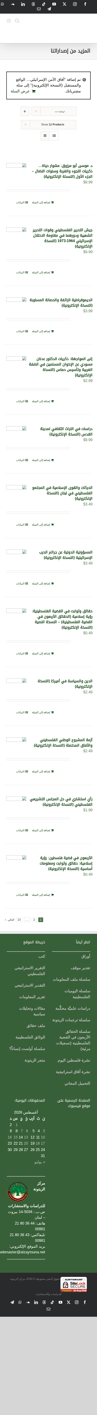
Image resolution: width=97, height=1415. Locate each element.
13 (26, 1137)
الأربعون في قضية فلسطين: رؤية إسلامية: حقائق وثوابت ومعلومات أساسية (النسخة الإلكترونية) (66, 863)
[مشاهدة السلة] (54, 135)
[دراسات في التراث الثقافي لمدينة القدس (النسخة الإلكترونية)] (16, 433)
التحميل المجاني (77, 1083)
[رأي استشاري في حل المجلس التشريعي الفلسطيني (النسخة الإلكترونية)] (16, 803)
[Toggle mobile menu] (9, 20)
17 (43, 1143)
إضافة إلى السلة (41, 202)
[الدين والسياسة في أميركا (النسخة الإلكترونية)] (16, 685)
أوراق (85, 956)
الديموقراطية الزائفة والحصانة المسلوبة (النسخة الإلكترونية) (61, 302)
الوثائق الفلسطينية (30, 1037)
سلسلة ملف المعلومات (71, 979)
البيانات (20, 202)
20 (26, 1143)
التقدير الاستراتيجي (30, 985)
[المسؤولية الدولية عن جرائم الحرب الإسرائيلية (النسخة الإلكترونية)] (16, 556)
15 (16, 1137)
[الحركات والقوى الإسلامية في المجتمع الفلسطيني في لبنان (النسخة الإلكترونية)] (16, 492)
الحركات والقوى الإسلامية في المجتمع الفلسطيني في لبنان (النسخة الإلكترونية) (62, 493)
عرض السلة (20, 91)
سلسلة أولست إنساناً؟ (27, 1049)
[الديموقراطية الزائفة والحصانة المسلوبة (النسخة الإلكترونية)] (16, 304)
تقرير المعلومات (32, 997)
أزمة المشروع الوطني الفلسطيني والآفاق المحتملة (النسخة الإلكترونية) (63, 742)
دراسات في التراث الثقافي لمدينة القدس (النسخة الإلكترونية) (66, 431)
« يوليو (40, 1162)
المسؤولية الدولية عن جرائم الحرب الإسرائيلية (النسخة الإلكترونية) (65, 555)
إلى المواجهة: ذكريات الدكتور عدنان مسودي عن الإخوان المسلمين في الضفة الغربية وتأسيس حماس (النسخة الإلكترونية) (60, 367)
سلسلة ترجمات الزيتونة (71, 1020)
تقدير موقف (80, 968)
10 (19, 919)
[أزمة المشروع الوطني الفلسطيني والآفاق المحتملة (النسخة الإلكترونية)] (16, 744)
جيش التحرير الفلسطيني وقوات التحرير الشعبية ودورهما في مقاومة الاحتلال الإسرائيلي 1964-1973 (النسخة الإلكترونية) (62, 238)
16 (10, 1137)
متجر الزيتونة (35, 1060)
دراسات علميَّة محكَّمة (72, 1008)
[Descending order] (25, 111)
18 (38, 1143)
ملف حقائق (36, 1025)
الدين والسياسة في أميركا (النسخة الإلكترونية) (65, 683)
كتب (41, 956)
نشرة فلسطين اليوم (74, 1060)
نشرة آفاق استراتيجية (73, 1072)
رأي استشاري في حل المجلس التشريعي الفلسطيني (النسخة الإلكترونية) (61, 801)
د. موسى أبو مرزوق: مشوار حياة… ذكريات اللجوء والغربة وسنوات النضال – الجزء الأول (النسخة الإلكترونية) (62, 171)
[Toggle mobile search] (17, 20)
